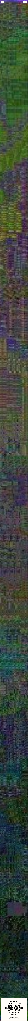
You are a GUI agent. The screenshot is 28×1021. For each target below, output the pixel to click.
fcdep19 (16, 1017)
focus (11, 1017)
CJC (3, 2)
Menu (25, 2)
